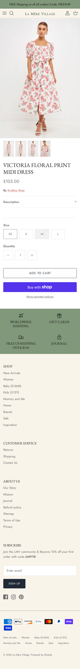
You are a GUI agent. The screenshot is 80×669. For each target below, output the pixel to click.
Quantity (9, 246)
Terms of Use (11, 520)
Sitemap (8, 513)
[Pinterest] (21, 597)
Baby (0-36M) (12, 386)
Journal (7, 501)
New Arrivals (11, 373)
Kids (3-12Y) (11, 392)
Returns (8, 450)
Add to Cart (40, 273)
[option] (40, 78)
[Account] (66, 13)
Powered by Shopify (41, 655)
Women (8, 379)
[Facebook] (5, 597)
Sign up (14, 584)
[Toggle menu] (4, 13)
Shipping (9, 456)
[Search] (13, 13)
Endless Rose (16, 190)
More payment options (40, 296)
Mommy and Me (14, 399)
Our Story (9, 488)
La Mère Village (21, 655)
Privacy (8, 526)
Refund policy (12, 507)
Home (7, 405)
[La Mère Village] (40, 13)
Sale (6, 418)
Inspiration (10, 425)
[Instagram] (13, 597)
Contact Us (10, 462)
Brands (7, 412)
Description (11, 202)
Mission (8, 494)
